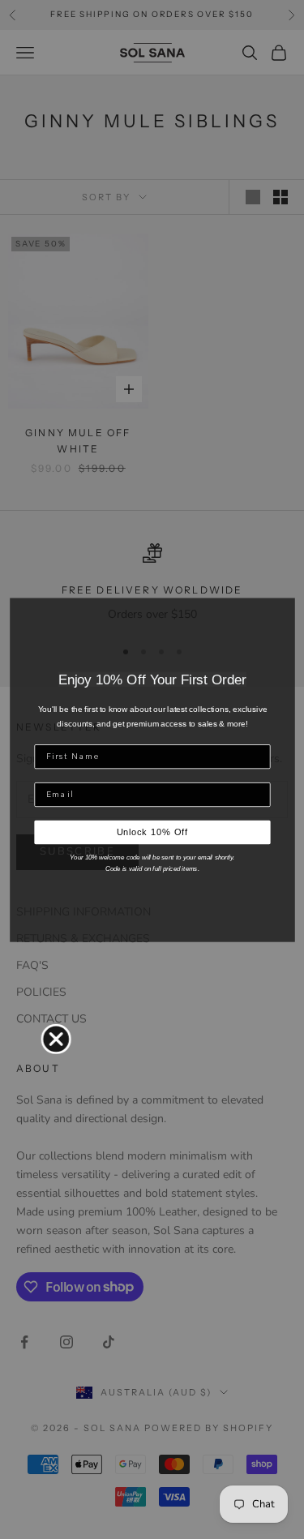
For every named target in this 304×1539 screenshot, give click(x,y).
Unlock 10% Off (152, 832)
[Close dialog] (55, 1038)
